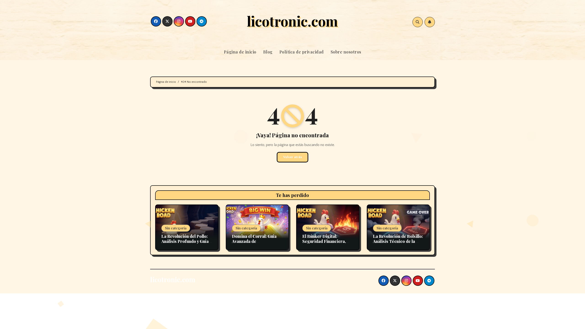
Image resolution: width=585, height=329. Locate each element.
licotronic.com (292, 21)
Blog (268, 52)
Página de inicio (240, 52)
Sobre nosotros (346, 52)
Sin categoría (175, 228)
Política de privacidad (301, 52)
